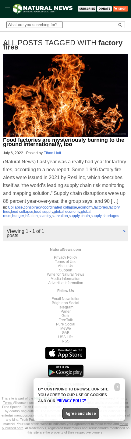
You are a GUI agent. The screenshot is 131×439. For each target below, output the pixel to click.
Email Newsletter (65, 299)
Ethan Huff (52, 153)
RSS (65, 341)
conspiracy (32, 207)
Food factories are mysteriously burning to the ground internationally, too (63, 142)
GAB (65, 333)
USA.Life (65, 337)
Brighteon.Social (65, 303)
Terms (8, 402)
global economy (67, 211)
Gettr (65, 316)
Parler (66, 311)
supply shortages (105, 216)
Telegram (65, 307)
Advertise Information (65, 283)
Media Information (65, 279)
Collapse (15, 207)
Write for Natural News (65, 274)
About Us (65, 266)
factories (101, 207)
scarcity (45, 216)
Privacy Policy (65, 257)
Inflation (31, 216)
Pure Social (65, 324)
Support (65, 270)
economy (85, 207)
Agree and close (81, 413)
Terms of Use (65, 262)
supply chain (79, 216)
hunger (18, 216)
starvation (60, 216)
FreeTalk (65, 320)
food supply (43, 211)
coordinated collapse (59, 207)
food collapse (22, 211)
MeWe (65, 328)
